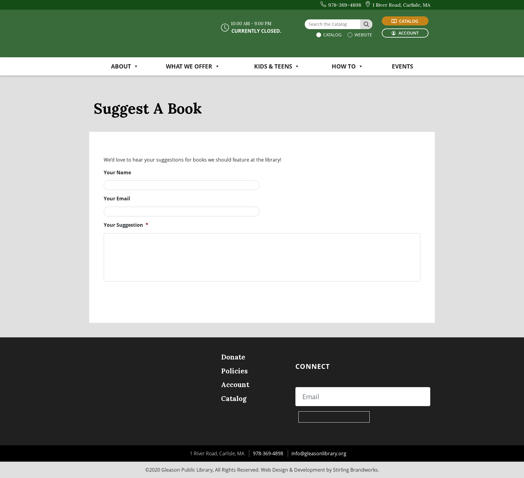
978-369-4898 (268, 453)
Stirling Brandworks (355, 469)
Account (235, 384)
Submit (142, 291)
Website (362, 35)
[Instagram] (388, 366)
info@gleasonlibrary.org (318, 453)
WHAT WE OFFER (189, 66)
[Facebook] (349, 366)
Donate (233, 357)
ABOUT (121, 66)
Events (402, 66)
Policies (234, 370)
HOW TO (344, 66)
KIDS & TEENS (273, 66)
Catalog (331, 35)
